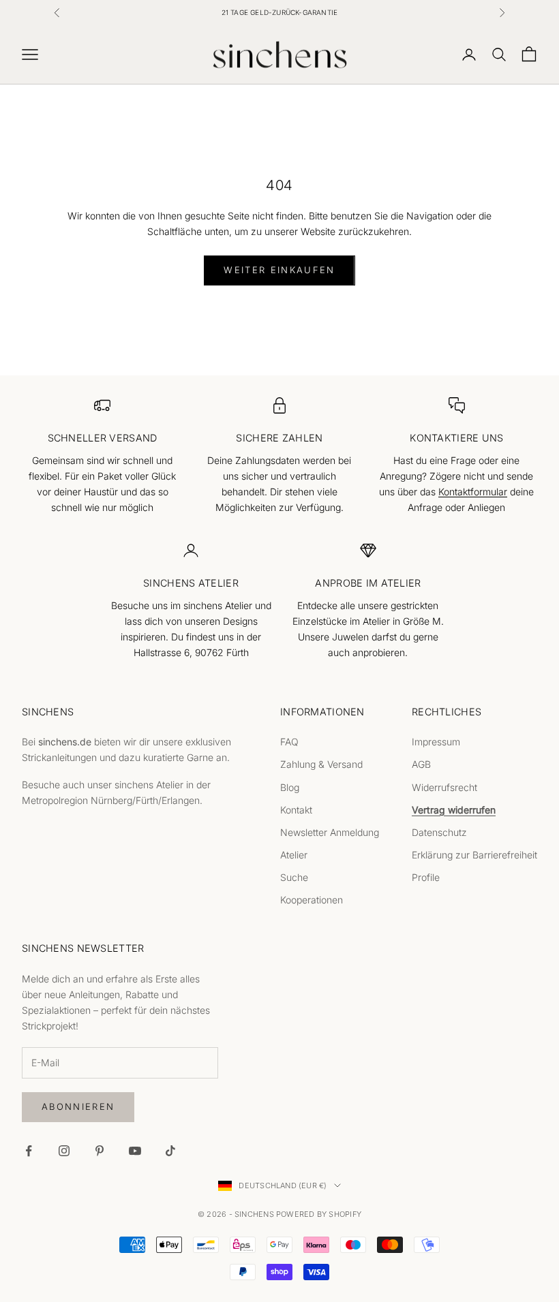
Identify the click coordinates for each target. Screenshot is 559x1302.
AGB (421, 764)
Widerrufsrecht (444, 787)
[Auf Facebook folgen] (28, 1151)
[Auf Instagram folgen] (64, 1151)
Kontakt (296, 810)
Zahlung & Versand (321, 764)
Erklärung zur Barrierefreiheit (474, 855)
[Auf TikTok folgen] (170, 1151)
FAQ (289, 741)
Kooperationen (311, 899)
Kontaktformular (472, 491)
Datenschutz (439, 832)
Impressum (436, 741)
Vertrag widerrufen (454, 810)
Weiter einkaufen (279, 269)
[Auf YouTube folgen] (135, 1151)
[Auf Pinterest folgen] (99, 1151)
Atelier (293, 855)
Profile (426, 877)
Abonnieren (78, 1106)
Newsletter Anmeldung (329, 832)
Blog (289, 787)
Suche (294, 877)
